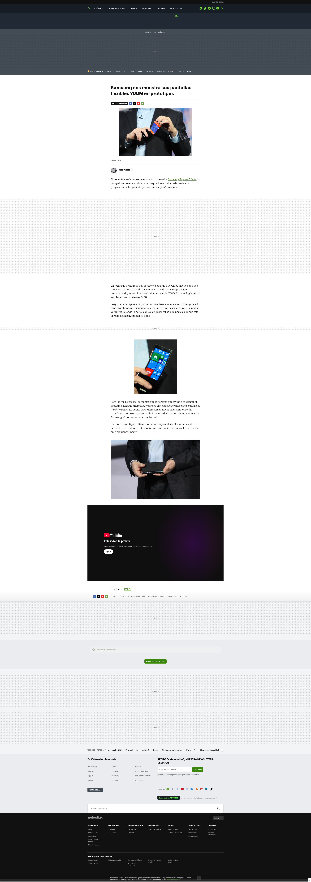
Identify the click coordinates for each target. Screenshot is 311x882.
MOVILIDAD (147, 8)
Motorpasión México (173, 861)
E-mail (142, 103)
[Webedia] (218, 1)
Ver (156, 661)
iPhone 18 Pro (191, 750)
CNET (127, 589)
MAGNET (161, 8)
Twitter (222, 8)
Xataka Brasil (93, 863)
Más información (173, 879)
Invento (117, 71)
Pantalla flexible (139, 596)
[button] (125, 169)
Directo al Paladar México (155, 861)
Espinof (131, 833)
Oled (164, 596)
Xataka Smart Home (93, 840)
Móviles (91, 771)
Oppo (189, 71)
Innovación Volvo (160, 32)
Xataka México (93, 860)
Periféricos (124, 596)
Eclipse (131, 71)
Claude (156, 750)
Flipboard (138, 103)
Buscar (218, 808)
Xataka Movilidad (141, 771)
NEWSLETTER (176, 8)
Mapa (140, 71)
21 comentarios (121, 103)
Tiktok (205, 8)
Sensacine (132, 829)
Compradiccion (193, 836)
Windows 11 (139, 780)
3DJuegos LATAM (114, 860)
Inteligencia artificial (143, 775)
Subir (216, 818)
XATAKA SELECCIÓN (116, 8)
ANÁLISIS (98, 8)
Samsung (154, 596)
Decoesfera (192, 833)
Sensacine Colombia (132, 864)
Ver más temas (95, 790)
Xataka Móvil (93, 833)
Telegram (209, 8)
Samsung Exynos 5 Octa (182, 179)
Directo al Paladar (155, 829)
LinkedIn (206, 788)
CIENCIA (133, 8)
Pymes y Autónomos (212, 834)
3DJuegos (112, 829)
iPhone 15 (171, 71)
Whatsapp (160, 71)
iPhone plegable (131, 750)
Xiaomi (181, 71)
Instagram (213, 8)
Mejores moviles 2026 (113, 750)
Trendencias (192, 829)
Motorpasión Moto (175, 833)
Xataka (91, 829)
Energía (115, 771)
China (109, 71)
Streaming (92, 766)
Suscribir (198, 769)
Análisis (115, 766)
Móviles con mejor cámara (172, 750)
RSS (197, 788)
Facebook (130, 103)
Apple (90, 775)
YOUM (184, 596)
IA (124, 71)
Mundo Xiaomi (93, 845)
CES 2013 (173, 596)
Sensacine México (135, 860)
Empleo (115, 780)
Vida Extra (112, 833)
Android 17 (145, 750)
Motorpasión (173, 829)
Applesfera (92, 836)
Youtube (217, 8)
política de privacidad (190, 774)
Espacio (138, 766)
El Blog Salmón (213, 829)
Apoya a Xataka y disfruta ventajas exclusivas (198, 798)
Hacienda (149, 71)
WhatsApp (200, 8)
